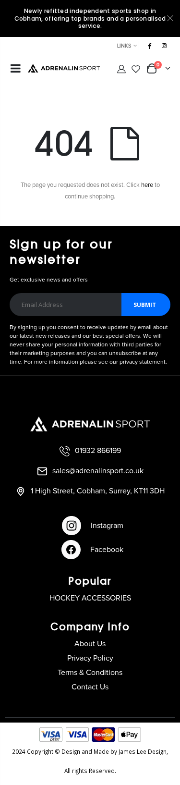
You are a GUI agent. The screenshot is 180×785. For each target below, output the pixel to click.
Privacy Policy (90, 658)
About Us (90, 644)
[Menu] (16, 69)
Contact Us (90, 687)
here (147, 185)
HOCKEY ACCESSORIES (90, 598)
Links (124, 46)
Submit (144, 305)
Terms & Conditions (90, 672)
